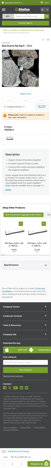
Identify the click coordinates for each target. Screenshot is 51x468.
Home (5, 30)
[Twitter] (10, 389)
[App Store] (13, 348)
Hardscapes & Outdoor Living (32, 30)
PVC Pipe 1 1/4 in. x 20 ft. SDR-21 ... (14, 244)
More (8, 190)
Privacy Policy (26, 427)
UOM (5, 457)
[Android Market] (37, 348)
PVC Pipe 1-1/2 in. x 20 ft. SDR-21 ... (36, 244)
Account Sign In (25, 23)
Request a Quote (39, 464)
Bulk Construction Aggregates (16, 33)
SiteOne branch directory (13, 376)
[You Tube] (16, 389)
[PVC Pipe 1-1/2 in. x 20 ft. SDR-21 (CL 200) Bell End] (37, 232)
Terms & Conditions (10, 427)
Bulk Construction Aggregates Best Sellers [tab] (23, 215)
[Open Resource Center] (46, 463)
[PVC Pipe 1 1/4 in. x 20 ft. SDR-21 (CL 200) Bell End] (14, 232)
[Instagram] (27, 389)
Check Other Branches (42, 106)
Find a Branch (9, 357)
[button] (12, 3)
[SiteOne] (22, 11)
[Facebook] (5, 389)
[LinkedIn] (22, 389)
